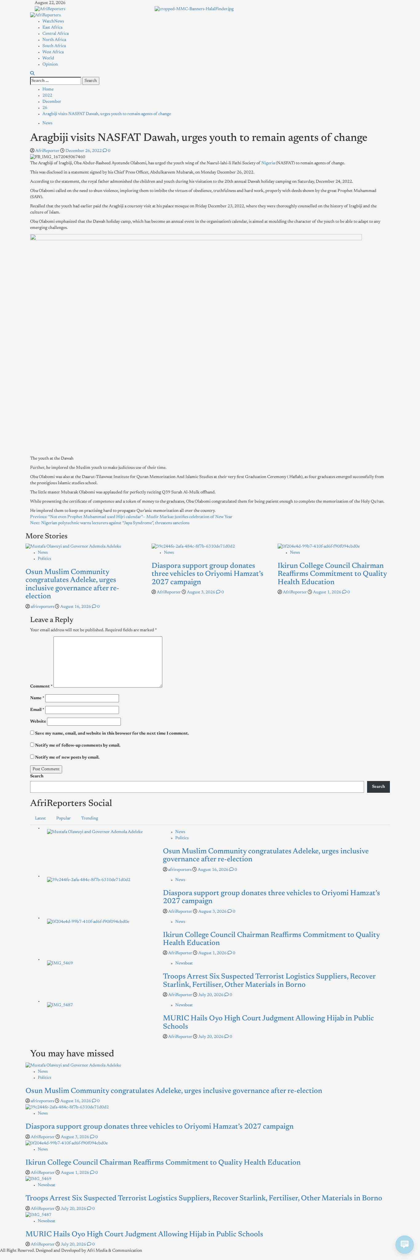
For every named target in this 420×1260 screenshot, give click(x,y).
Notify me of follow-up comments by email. (78, 746)
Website (38, 722)
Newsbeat (184, 963)
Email (37, 710)
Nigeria (268, 163)
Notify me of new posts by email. (67, 758)
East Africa (52, 28)
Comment (41, 686)
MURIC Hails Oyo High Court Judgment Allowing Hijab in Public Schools (144, 1234)
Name (37, 698)
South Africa (54, 46)
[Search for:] (55, 81)
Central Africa (55, 34)
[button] (32, 74)
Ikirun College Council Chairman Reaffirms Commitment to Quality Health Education (332, 574)
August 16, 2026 (76, 607)
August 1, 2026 (327, 592)
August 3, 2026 (201, 592)
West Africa (53, 52)
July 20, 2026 (211, 995)
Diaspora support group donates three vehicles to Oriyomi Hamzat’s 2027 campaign (207, 574)
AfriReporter (47, 151)
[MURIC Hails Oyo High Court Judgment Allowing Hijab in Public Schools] (60, 1005)
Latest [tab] (40, 818)
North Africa (54, 40)
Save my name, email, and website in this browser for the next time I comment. (112, 734)
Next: (109, 523)
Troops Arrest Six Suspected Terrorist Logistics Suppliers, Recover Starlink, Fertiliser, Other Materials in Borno (204, 1198)
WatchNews (53, 21)
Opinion (50, 64)
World (48, 58)
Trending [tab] (89, 818)
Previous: (131, 517)
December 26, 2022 (84, 151)
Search (36, 776)
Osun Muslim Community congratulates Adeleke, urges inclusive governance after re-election (174, 1091)
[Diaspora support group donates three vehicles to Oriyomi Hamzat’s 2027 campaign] (193, 546)
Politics (44, 559)
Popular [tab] (63, 818)
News (47, 123)
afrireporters (43, 607)
